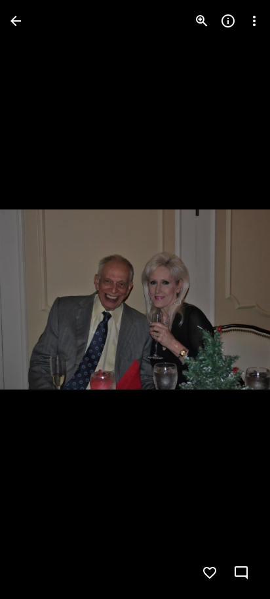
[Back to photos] (15, 21)
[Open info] (228, 21)
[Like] (210, 573)
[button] (36, 299)
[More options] (254, 21)
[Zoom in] (202, 21)
